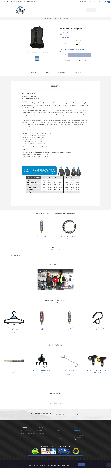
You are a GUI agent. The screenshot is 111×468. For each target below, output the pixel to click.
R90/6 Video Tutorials (26, 430)
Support (100, 1)
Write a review (55, 249)
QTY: (61, 51)
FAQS (57, 433)
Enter (78, 414)
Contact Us (79, 437)
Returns (40, 430)
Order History (82, 1)
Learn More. (67, 465)
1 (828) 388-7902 (80, 435)
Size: (61, 40)
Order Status (41, 433)
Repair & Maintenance (72, 9)
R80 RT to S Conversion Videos (28, 433)
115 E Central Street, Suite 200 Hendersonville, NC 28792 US (80, 432)
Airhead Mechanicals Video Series (29, 436)
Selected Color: (79, 42)
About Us (58, 430)
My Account (92, 1)
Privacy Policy (59, 436)
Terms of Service (60, 438)
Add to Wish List (67, 60)
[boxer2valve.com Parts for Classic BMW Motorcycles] (20, 9)
